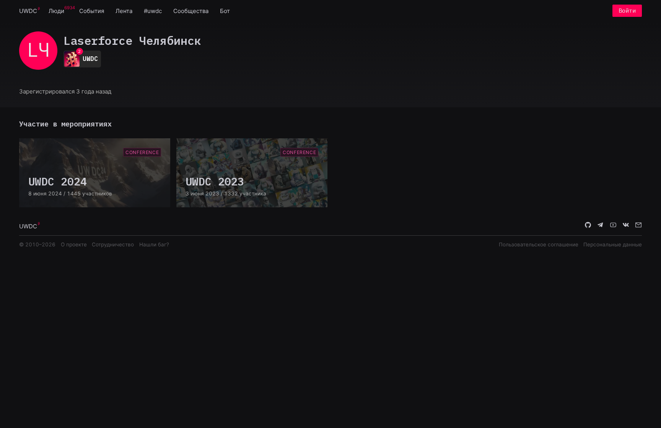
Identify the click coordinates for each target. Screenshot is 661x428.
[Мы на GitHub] (587, 225)
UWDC (28, 11)
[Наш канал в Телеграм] (600, 225)
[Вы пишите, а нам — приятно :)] (638, 225)
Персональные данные (612, 244)
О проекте (74, 244)
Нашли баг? (154, 244)
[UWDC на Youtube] (613, 225)
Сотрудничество (113, 244)
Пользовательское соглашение (538, 244)
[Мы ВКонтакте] (625, 225)
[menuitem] (28, 10)
